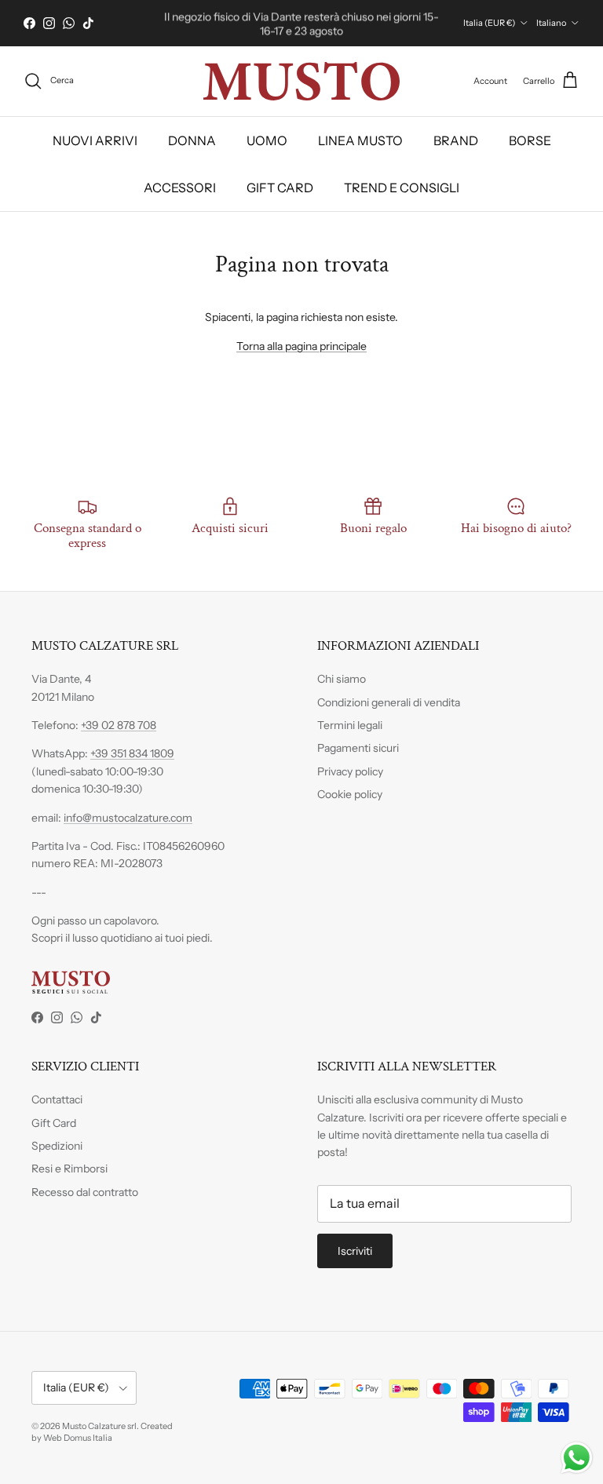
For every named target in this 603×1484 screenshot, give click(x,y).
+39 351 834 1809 (132, 753)
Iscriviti (355, 1251)
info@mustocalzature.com (128, 818)
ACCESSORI (180, 187)
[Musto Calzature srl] (301, 81)
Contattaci (56, 1099)
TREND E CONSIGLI (401, 187)
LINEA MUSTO (360, 140)
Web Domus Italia (77, 1437)
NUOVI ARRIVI (95, 140)
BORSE (530, 140)
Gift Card (53, 1123)
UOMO (267, 140)
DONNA (192, 140)
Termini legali (349, 725)
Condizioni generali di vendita (388, 702)
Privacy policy (350, 771)
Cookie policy (349, 794)
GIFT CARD (280, 187)
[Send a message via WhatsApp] (576, 1457)
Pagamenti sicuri (358, 748)
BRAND (455, 140)
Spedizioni (56, 1146)
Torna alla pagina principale (301, 346)
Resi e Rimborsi (69, 1168)
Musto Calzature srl (99, 1425)
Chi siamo (341, 679)
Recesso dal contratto (84, 1192)
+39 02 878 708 (118, 725)
